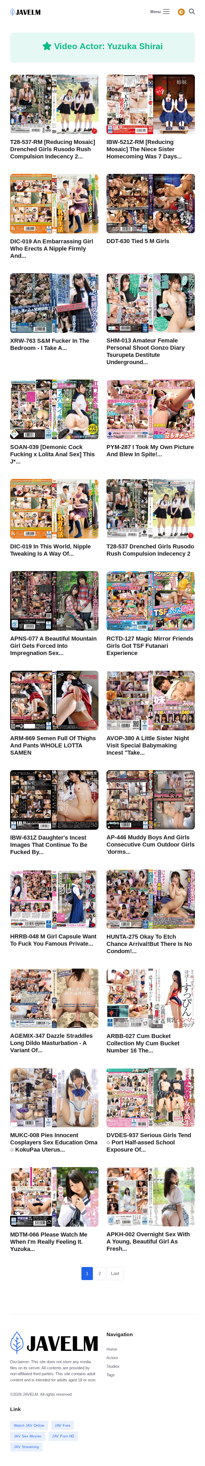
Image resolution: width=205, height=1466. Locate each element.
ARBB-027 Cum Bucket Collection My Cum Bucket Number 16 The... (143, 1043)
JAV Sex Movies (28, 1436)
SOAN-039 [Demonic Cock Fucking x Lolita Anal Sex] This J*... (52, 454)
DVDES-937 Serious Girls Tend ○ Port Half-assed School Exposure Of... (149, 1142)
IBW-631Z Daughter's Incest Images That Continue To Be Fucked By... (48, 844)
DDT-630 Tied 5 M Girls (138, 241)
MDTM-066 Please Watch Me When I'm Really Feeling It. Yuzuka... (48, 1241)
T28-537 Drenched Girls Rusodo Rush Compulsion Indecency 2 (150, 550)
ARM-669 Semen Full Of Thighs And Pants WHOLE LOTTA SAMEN (53, 745)
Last (115, 1273)
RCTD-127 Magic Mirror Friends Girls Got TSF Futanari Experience (150, 645)
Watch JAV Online (29, 1426)
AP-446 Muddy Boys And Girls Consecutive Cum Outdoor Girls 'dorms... (151, 844)
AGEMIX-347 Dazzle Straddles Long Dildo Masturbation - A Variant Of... (51, 1043)
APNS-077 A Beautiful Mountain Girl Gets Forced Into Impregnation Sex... (53, 645)
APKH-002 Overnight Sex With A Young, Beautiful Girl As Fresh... (148, 1241)
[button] (190, 12)
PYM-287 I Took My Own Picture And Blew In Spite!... (150, 451)
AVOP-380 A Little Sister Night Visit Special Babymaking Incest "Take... (148, 745)
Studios (113, 1366)
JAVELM (30, 1394)
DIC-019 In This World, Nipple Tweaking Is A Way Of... (50, 550)
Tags (111, 1375)
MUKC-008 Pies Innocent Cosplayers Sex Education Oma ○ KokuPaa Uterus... (53, 1142)
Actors (112, 1357)
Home (112, 1349)
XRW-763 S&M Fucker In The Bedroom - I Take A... (49, 344)
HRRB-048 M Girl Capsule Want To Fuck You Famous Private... (53, 940)
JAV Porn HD (63, 1436)
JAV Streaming (26, 1447)
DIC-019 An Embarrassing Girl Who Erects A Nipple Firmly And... (51, 248)
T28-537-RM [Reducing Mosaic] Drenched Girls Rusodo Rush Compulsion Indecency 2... (52, 149)
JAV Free (62, 1426)
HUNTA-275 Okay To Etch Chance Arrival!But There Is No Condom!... (149, 943)
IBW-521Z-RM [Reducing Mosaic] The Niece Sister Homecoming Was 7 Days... (144, 148)
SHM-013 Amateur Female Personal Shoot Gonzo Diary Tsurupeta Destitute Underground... (146, 351)
